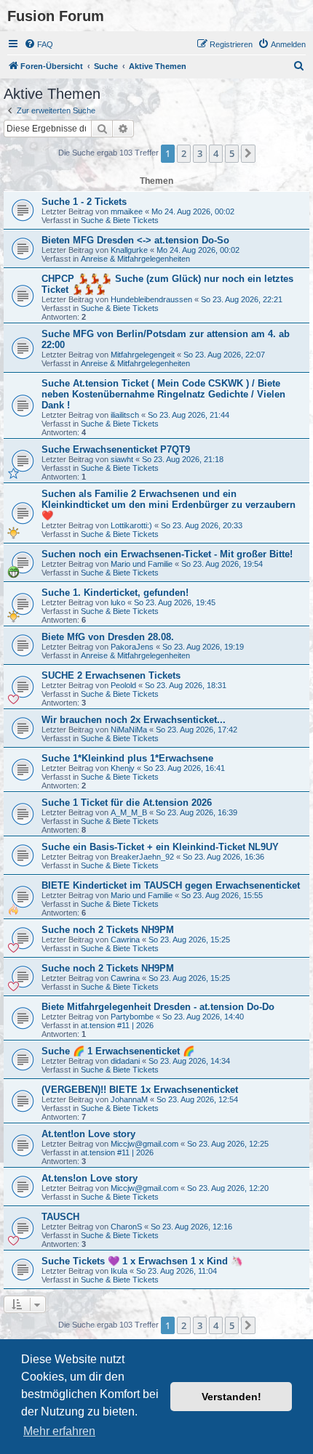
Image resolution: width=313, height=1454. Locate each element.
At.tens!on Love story (89, 1178)
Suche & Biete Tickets (120, 220)
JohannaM (129, 1099)
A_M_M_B (129, 812)
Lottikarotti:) (131, 525)
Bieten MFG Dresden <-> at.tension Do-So (135, 240)
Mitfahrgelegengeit (143, 354)
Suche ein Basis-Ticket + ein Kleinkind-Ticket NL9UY (160, 846)
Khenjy (123, 768)
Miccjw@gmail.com (144, 1143)
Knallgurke (129, 250)
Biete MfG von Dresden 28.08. (107, 636)
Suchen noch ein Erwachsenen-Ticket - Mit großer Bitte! (167, 554)
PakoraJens (132, 646)
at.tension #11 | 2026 (117, 1025)
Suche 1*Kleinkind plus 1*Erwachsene (127, 758)
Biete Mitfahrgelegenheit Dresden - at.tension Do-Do (157, 1006)
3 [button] (199, 153)
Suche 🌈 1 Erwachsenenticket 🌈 (117, 1051)
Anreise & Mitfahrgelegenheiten (135, 258)
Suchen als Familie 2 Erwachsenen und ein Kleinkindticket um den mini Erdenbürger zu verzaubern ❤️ (168, 504)
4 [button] (215, 153)
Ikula (119, 1271)
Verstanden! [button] (231, 1396)
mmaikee (127, 211)
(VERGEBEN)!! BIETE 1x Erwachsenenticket (139, 1089)
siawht (122, 459)
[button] (248, 153)
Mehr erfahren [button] (59, 1431)
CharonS (126, 1226)
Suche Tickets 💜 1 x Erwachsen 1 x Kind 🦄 (141, 1261)
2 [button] (183, 153)
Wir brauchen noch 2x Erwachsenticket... (133, 719)
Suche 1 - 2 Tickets (84, 201)
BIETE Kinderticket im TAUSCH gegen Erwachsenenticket (170, 885)
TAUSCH (60, 1216)
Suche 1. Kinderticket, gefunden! (115, 592)
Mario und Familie (142, 564)
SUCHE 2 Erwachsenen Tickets (111, 675)
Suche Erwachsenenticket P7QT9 (115, 449)
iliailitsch (125, 415)
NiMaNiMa (129, 729)
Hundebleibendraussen (151, 299)
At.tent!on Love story (88, 1133)
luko (118, 602)
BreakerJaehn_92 (142, 856)
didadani (125, 1061)
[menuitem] (38, 44)
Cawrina (125, 939)
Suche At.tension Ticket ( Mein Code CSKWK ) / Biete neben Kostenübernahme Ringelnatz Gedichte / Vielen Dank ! (163, 394)
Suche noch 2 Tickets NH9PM (107, 929)
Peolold (123, 685)
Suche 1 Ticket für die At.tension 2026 (126, 802)
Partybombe (132, 1016)
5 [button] (231, 153)
